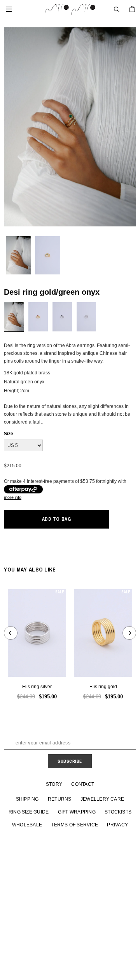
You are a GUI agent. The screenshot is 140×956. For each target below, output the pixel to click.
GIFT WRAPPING (77, 812)
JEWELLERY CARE (102, 799)
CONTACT (82, 784)
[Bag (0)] (132, 9)
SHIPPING (27, 799)
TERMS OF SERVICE (74, 825)
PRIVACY (117, 825)
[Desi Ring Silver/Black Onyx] (62, 317)
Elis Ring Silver (37, 686)
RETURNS (60, 799)
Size (8, 433)
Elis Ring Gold (103, 686)
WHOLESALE (27, 825)
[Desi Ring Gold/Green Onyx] (14, 317)
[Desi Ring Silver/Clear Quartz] (86, 317)
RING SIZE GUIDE (29, 812)
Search (117, 9)
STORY (54, 784)
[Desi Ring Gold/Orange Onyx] (38, 317)
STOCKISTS (118, 812)
